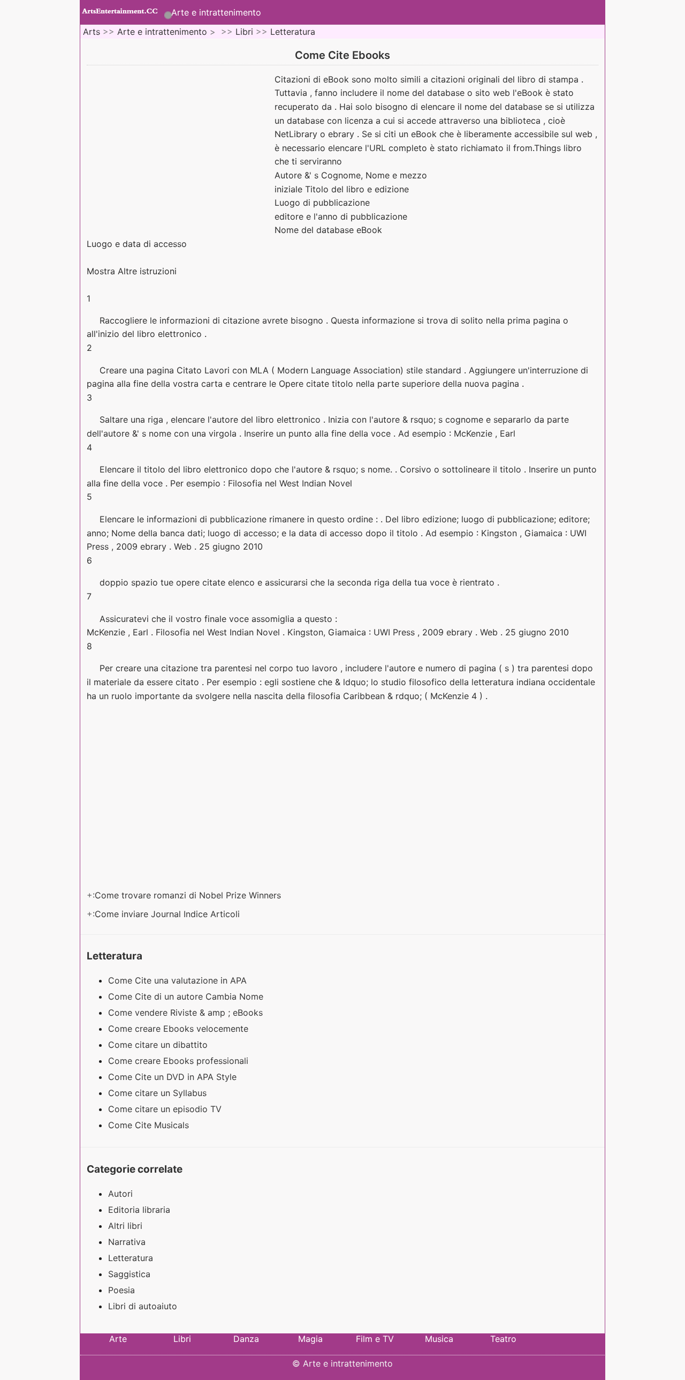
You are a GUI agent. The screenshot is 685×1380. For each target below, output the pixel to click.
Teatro (503, 1338)
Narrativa (127, 1241)
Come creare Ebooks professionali (179, 1060)
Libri (244, 31)
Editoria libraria (139, 1209)
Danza (246, 1338)
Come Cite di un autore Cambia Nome (187, 996)
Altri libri (125, 1225)
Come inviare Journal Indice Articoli (168, 914)
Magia (310, 1338)
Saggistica (129, 1274)
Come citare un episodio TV (166, 1109)
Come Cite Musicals (150, 1125)
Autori (120, 1193)
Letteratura (292, 31)
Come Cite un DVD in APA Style (173, 1076)
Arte (118, 1338)
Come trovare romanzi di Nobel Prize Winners (189, 895)
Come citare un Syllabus (158, 1093)
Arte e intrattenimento (216, 12)
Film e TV (375, 1338)
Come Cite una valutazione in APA (178, 980)
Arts (91, 31)
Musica (439, 1338)
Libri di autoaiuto (142, 1306)
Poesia (121, 1290)
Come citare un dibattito (159, 1044)
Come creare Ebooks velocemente (179, 1028)
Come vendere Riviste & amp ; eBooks (186, 1012)
